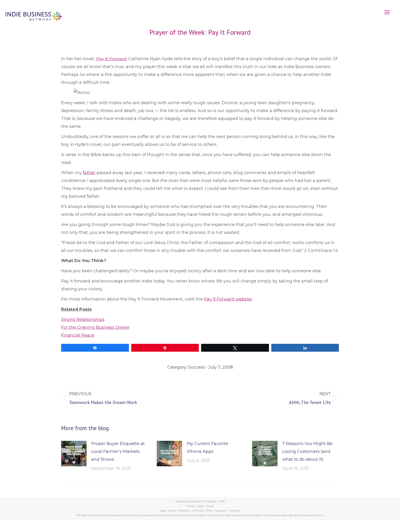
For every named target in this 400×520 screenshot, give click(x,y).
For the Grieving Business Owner (95, 327)
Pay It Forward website (228, 299)
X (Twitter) (198, 510)
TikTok (209, 510)
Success (196, 367)
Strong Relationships (82, 319)
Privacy (210, 505)
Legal (200, 505)
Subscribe (234, 510)
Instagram (221, 510)
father (89, 172)
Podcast (172, 510)
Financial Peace (77, 335)
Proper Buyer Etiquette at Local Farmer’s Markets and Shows (118, 451)
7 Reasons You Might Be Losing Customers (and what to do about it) (307, 451)
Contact (190, 505)
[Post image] (74, 453)
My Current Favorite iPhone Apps (207, 447)
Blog (163, 510)
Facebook (184, 510)
